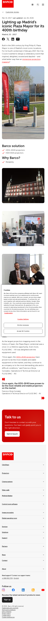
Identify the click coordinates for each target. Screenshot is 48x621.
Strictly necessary (23, 325)
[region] (23, 310)
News (4, 555)
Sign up (7, 600)
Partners (4, 546)
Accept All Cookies (23, 331)
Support (4, 538)
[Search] (38, 4)
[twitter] (8, 39)
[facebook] (3, 39)
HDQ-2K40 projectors (25, 357)
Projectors (5, 473)
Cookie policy (8, 313)
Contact (4, 560)
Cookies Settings (23, 319)
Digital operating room (9, 518)
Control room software (9, 504)
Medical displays (7, 496)
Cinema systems (7, 482)
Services (4, 527)
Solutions (5, 532)
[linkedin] (12, 39)
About (4, 569)
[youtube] (43, 590)
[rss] (33, 590)
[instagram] (3, 590)
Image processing (8, 512)
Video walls (5, 490)
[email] (18, 39)
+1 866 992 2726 (10, 578)
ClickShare (5, 465)
